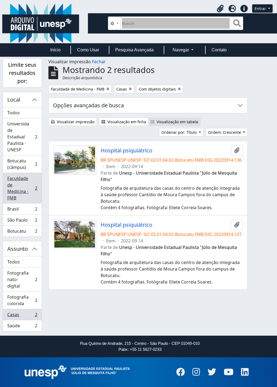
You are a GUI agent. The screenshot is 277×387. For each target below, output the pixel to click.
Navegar (181, 50)
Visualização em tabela (177, 121)
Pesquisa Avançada (134, 50)
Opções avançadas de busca (88, 105)
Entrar (261, 8)
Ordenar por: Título (179, 132)
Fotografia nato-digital (22, 279)
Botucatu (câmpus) (22, 164)
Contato (219, 50)
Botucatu (22, 232)
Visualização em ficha (126, 121)
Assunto (17, 248)
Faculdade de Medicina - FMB (22, 188)
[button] (220, 9)
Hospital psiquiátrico (126, 150)
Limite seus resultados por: (22, 73)
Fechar (99, 62)
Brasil (22, 210)
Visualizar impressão (75, 121)
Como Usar (88, 50)
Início (55, 50)
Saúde (22, 327)
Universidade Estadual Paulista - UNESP (22, 137)
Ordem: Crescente (225, 132)
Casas (22, 316)
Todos (13, 113)
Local (13, 99)
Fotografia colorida (22, 300)
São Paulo (22, 221)
